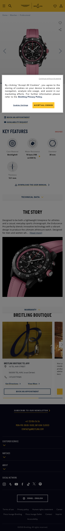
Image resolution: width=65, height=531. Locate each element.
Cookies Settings (20, 105)
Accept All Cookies (43, 105)
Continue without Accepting (50, 79)
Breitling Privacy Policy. (30, 97)
